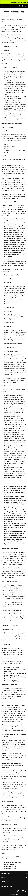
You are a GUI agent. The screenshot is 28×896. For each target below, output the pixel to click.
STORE (3, 877)
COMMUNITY (4, 882)
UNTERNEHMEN (5, 873)
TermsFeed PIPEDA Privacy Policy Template (13, 42)
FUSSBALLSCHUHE (6, 886)
